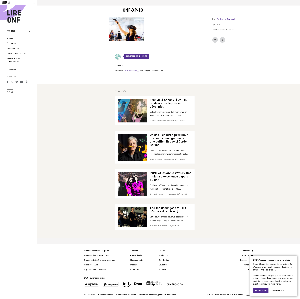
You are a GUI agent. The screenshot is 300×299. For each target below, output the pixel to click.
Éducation (11, 43)
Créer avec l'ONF (91, 265)
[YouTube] (21, 82)
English (10, 92)
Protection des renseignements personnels (157, 295)
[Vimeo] (16, 82)
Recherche (11, 31)
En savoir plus (278, 291)
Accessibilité (89, 295)
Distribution (164, 260)
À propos (134, 251)
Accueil (10, 38)
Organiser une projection (95, 269)
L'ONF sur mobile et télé (94, 278)
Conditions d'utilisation (126, 295)
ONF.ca (162, 251)
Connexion (11, 69)
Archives (162, 269)
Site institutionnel (106, 295)
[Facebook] (7, 82)
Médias (133, 265)
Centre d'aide (136, 255)
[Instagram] (26, 82)
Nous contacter (137, 260)
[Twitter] (11, 82)
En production (13, 49)
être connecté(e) (132, 71)
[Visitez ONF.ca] (15, 2)
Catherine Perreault (226, 19)
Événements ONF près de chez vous (99, 260)
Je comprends (261, 291)
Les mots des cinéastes (16, 54)
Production (163, 255)
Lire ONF (14, 17)
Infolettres (134, 269)
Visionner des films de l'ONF (96, 255)
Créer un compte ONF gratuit (96, 251)
